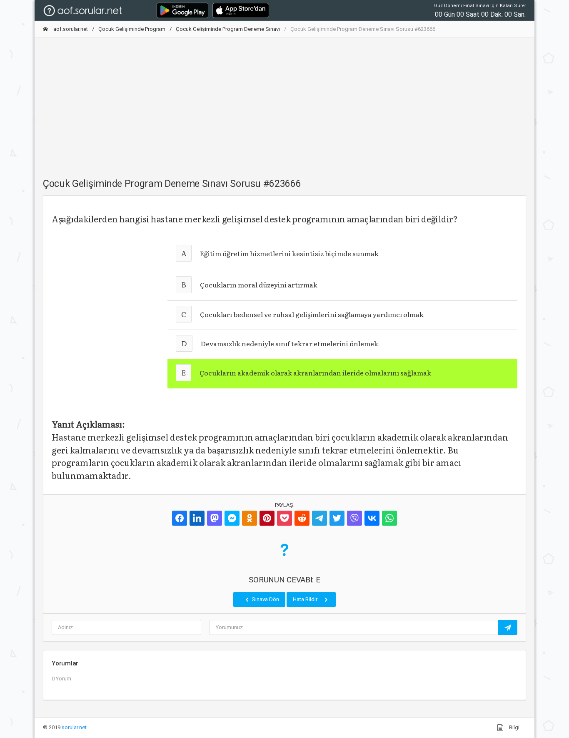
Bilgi (513, 727)
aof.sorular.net (70, 29)
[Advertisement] (284, 103)
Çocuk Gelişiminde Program (131, 29)
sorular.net (74, 727)
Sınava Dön (264, 599)
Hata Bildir (306, 599)
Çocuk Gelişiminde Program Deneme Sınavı (228, 29)
